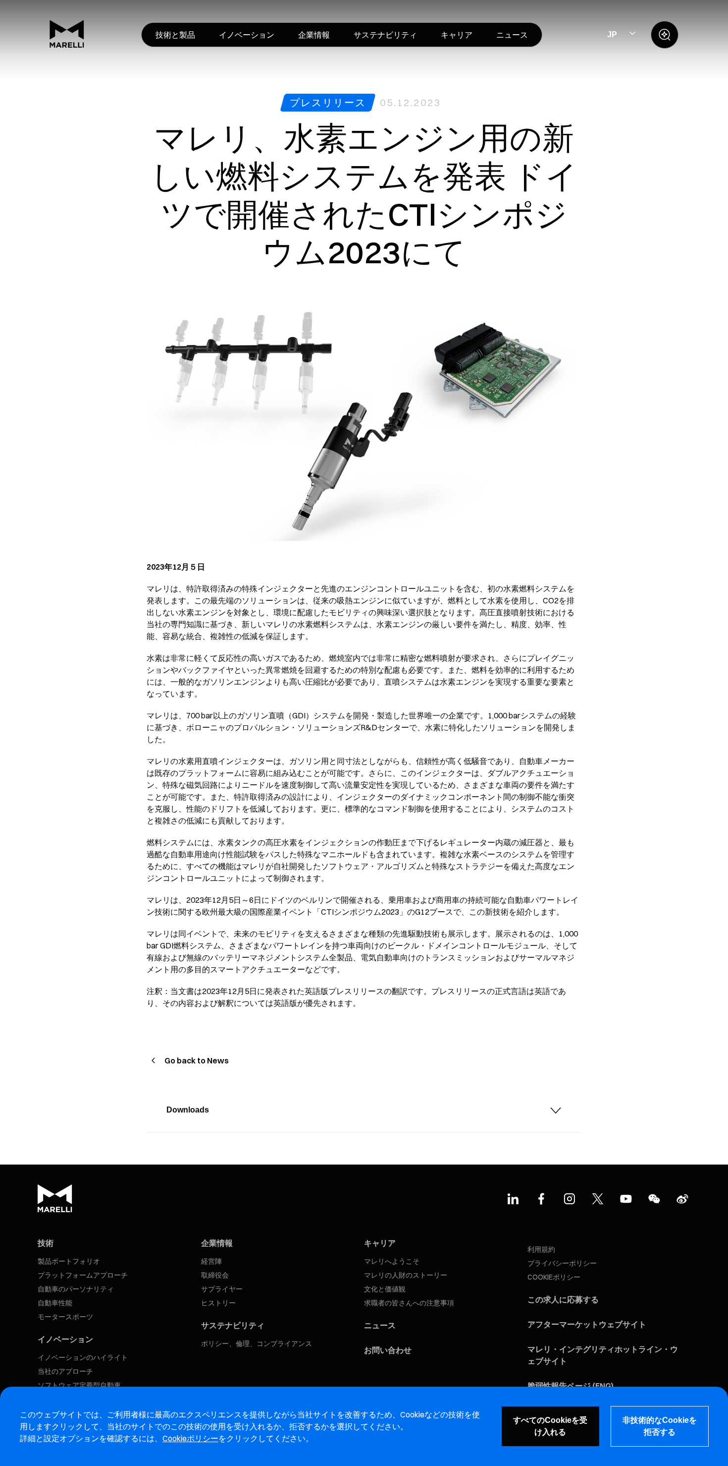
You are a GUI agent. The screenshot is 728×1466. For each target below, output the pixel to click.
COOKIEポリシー (553, 1277)
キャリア (380, 1243)
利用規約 (541, 1249)
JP (612, 34)
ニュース (380, 1325)
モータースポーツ (65, 1316)
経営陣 (211, 1261)
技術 (45, 1243)
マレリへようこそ (391, 1261)
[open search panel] (664, 35)
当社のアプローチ (65, 1371)
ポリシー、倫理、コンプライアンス (256, 1343)
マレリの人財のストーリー (405, 1275)
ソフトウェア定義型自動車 (79, 1385)
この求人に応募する (563, 1299)
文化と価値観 (385, 1289)
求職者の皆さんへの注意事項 (409, 1302)
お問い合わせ (388, 1350)
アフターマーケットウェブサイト (586, 1324)
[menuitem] (175, 35)
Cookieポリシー (190, 1438)
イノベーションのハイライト (83, 1357)
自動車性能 (55, 1302)
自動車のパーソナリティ (76, 1289)
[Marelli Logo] (67, 45)
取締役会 (215, 1275)
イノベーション (65, 1339)
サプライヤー (222, 1289)
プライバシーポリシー (562, 1263)
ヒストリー (218, 1302)
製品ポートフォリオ (69, 1261)
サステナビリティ (232, 1325)
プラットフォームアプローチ (83, 1275)
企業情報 (217, 1243)
